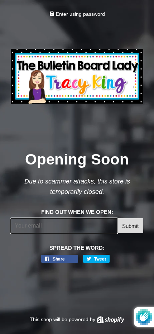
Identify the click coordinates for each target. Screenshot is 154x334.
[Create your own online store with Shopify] (110, 319)
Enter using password (79, 14)
